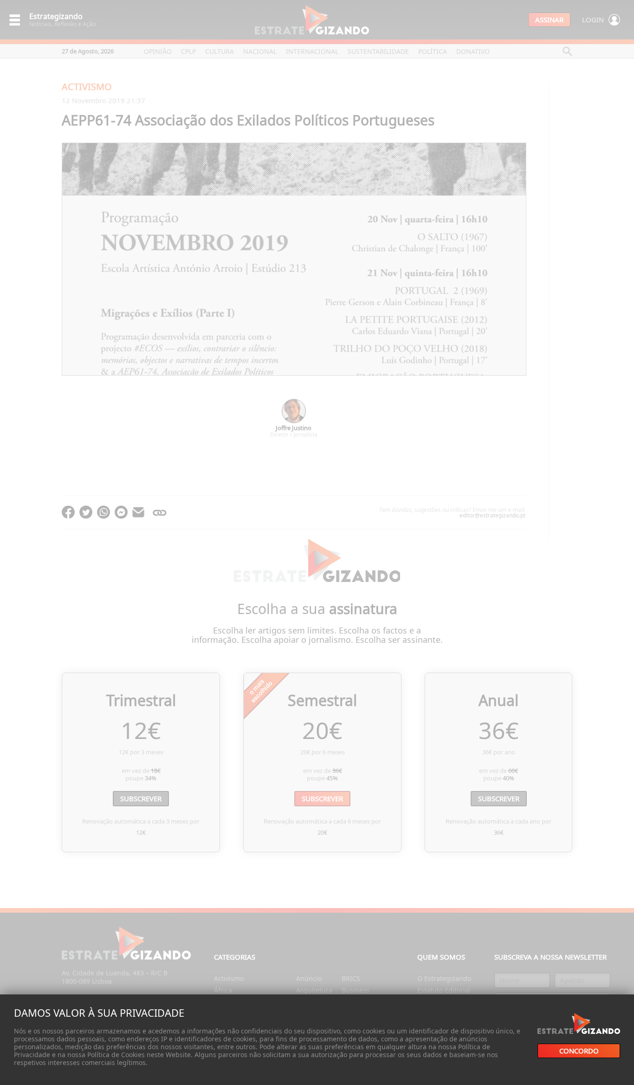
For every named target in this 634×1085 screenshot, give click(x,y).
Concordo (579, 1051)
